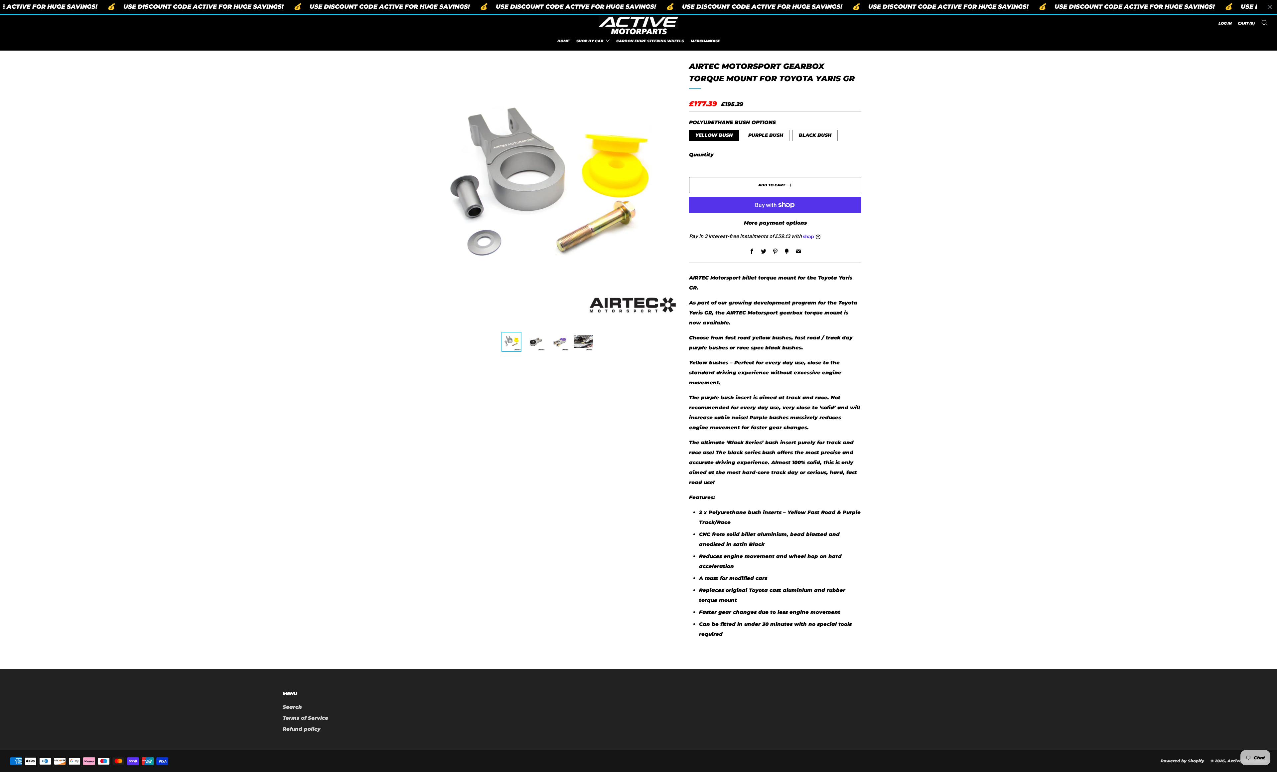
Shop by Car (589, 40)
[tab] (511, 342)
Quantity (701, 154)
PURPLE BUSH (765, 135)
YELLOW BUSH (714, 135)
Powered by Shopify (1182, 760)
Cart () (1246, 23)
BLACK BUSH (815, 135)
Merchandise (705, 40)
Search (292, 707)
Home (563, 40)
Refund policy (302, 729)
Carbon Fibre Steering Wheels (650, 40)
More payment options (775, 223)
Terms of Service (305, 718)
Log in (1225, 23)
